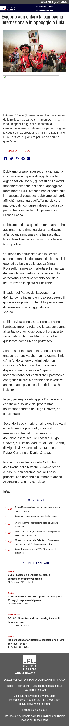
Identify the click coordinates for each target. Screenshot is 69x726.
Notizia (11, 571)
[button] (5, 158)
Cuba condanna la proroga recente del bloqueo (36, 516)
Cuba (10, 615)
